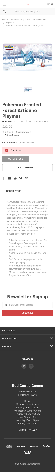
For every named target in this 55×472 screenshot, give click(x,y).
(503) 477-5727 (29, 430)
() (51, 4)
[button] (27, 191)
